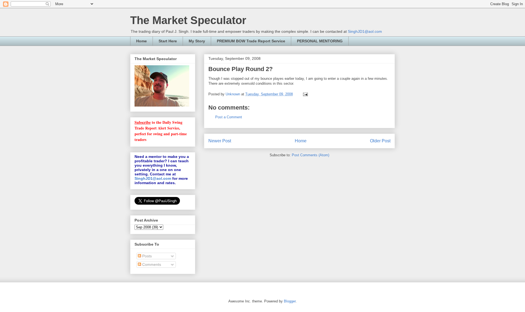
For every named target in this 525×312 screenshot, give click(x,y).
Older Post (380, 141)
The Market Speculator (188, 20)
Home (141, 41)
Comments (151, 264)
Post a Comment (228, 117)
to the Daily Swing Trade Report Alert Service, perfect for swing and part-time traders (161, 130)
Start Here (168, 41)
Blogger (290, 301)
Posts (146, 256)
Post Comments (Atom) (310, 155)
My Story (197, 41)
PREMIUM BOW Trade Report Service (251, 41)
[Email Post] (305, 94)
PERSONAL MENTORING (320, 41)
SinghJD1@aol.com (365, 31)
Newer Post (219, 141)
